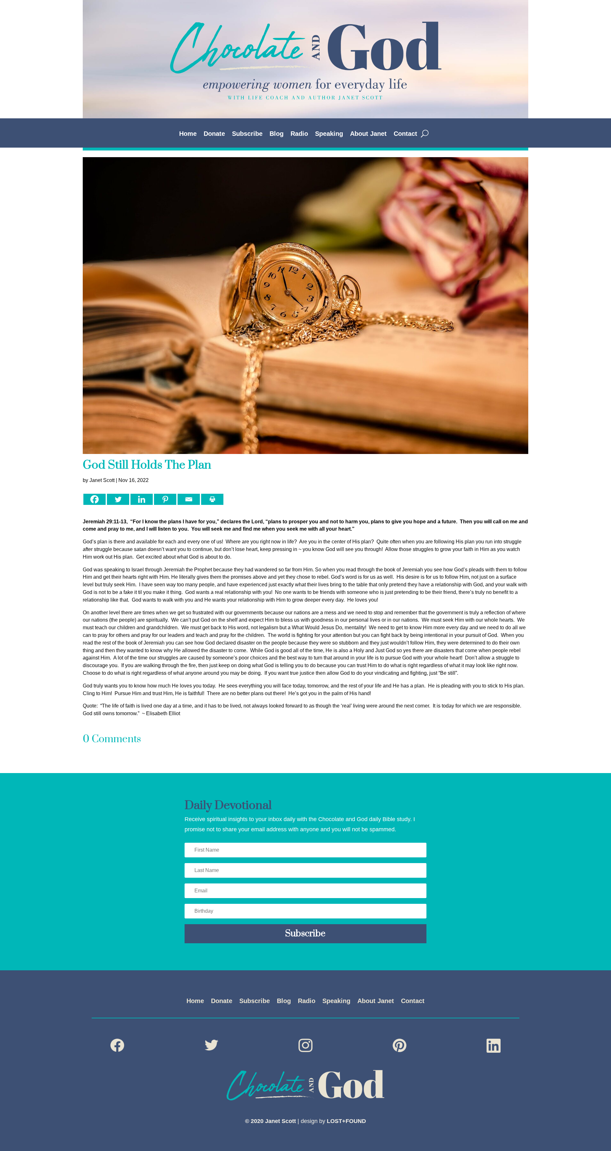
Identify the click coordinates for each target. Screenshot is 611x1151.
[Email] (189, 499)
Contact (405, 134)
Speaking (329, 134)
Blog (277, 134)
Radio (299, 134)
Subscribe (247, 134)
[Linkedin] (141, 499)
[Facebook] (94, 499)
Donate (214, 134)
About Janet (368, 134)
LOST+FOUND (346, 1121)
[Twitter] (118, 499)
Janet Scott (102, 480)
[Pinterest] (165, 499)
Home (188, 134)
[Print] (212, 499)
